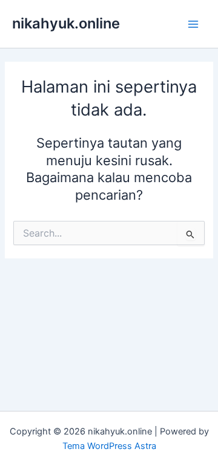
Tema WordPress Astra (109, 446)
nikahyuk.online (66, 23)
